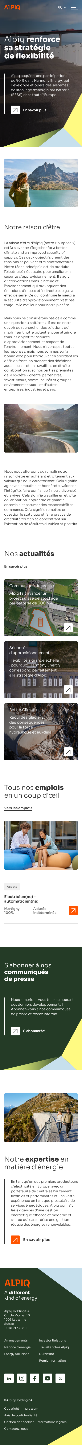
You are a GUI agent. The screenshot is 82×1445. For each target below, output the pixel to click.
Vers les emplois (18, 808)
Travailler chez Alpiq (54, 1347)
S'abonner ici (34, 1031)
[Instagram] (21, 1378)
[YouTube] (47, 1378)
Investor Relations (52, 1340)
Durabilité (46, 1354)
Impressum (30, 1408)
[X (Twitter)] (60, 1378)
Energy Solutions (16, 1354)
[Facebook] (34, 1378)
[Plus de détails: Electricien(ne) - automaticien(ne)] (73, 910)
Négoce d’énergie (17, 1347)
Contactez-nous (16, 1429)
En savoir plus (34, 110)
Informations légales (51, 1422)
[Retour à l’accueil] (12, 7)
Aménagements (16, 1340)
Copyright (11, 1408)
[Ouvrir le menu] (74, 7)
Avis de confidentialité (20, 1415)
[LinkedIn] (9, 1378)
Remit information (52, 1360)
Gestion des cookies (19, 1422)
